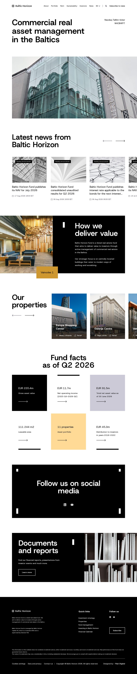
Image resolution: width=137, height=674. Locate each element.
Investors (83, 6)
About (46, 6)
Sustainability (72, 6)
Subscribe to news (117, 6)
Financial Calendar (86, 632)
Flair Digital (120, 664)
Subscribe (117, 630)
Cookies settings (18, 664)
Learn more (27, 572)
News (91, 6)
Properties (83, 621)
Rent (62, 6)
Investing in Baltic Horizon (89, 628)
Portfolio (54, 6)
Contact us (48, 664)
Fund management (86, 625)
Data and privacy (34, 664)
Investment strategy (87, 618)
